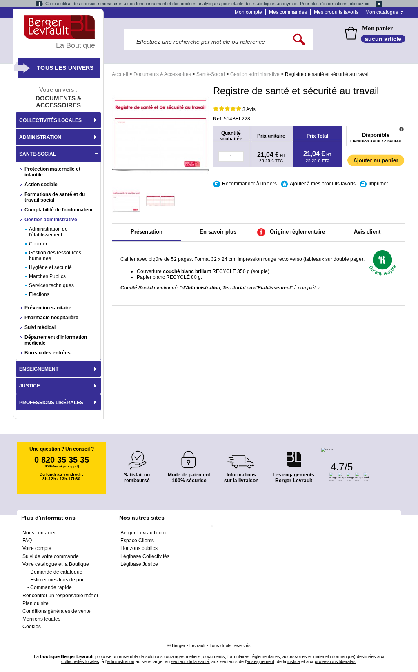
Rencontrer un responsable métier (60, 596)
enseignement (260, 661)
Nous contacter (39, 533)
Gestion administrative (255, 74)
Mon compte (248, 12)
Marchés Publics (47, 276)
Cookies (31, 627)
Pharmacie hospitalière (51, 317)
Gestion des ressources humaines (55, 255)
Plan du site (35, 603)
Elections (39, 294)
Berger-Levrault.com (143, 533)
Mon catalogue (381, 12)
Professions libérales (51, 402)
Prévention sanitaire (47, 308)
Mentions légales (41, 619)
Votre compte (36, 548)
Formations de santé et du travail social (54, 197)
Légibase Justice (139, 564)
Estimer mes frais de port (57, 580)
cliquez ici (359, 3)
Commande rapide (51, 587)
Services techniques (51, 285)
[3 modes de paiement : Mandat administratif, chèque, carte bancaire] (189, 456)
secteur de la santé (190, 661)
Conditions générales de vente (56, 611)
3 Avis (249, 109)
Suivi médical (40, 327)
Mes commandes (288, 12)
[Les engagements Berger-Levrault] (293, 455)
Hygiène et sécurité (50, 267)
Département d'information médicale (55, 340)
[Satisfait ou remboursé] (136, 455)
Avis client (367, 232)
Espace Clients (137, 540)
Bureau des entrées (47, 353)
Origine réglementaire (297, 232)
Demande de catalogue (56, 572)
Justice (29, 386)
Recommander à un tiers (249, 184)
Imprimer (378, 184)
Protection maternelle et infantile (52, 172)
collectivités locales (80, 661)
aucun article (383, 39)
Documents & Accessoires (162, 74)
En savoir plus (218, 232)
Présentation (146, 232)
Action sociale (41, 184)
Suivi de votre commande (50, 556)
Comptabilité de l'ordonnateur (58, 210)
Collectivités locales (50, 120)
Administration (40, 137)
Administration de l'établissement (48, 232)
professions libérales (335, 661)
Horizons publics (139, 548)
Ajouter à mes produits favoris (323, 184)
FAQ (27, 540)
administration (120, 661)
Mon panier (377, 28)
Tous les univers (65, 68)
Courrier (38, 244)
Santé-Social (210, 74)
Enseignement (38, 369)
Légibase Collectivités (144, 556)
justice (293, 661)
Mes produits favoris (336, 12)
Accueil (120, 74)
